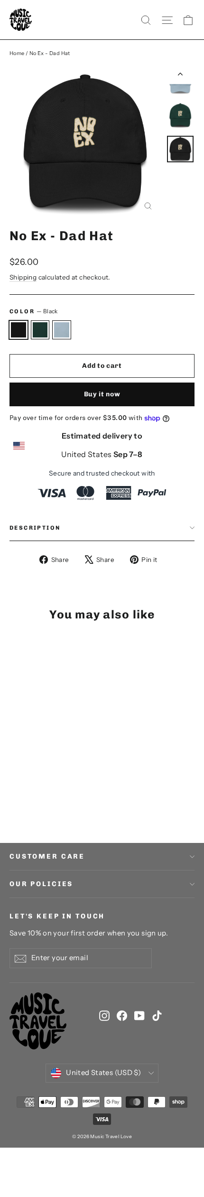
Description (34, 527)
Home (17, 53)
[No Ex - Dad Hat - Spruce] (25, 797)
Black (18, 330)
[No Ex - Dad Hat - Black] (14, 797)
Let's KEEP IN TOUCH (57, 916)
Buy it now (102, 394)
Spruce (40, 330)
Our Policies (41, 884)
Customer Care (47, 856)
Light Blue (62, 330)
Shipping (23, 277)
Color (33, 311)
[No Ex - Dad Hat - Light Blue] (35, 797)
